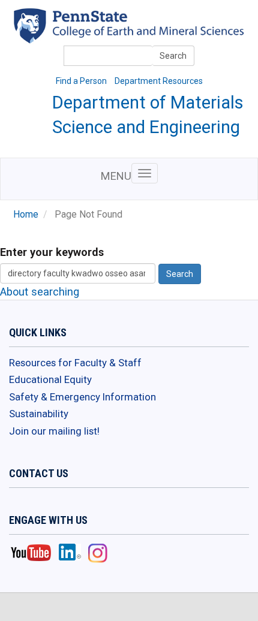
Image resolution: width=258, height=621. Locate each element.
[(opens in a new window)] (149, 34)
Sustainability (38, 414)
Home (25, 214)
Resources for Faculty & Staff (75, 363)
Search (173, 56)
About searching (39, 291)
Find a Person (81, 81)
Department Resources (159, 81)
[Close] (14, 608)
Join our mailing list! (54, 431)
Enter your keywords (52, 252)
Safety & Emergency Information (82, 397)
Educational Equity (50, 379)
